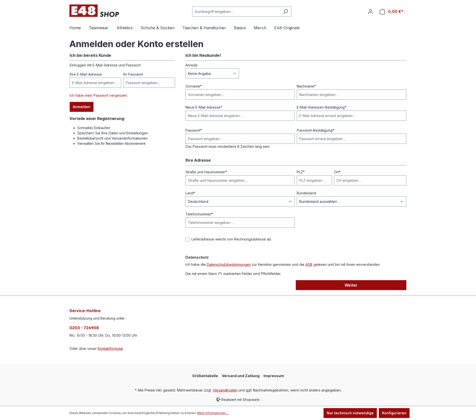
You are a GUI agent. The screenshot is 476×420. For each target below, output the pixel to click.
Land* (190, 193)
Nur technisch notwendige (350, 413)
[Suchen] (285, 11)
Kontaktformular (110, 348)
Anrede (191, 65)
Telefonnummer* (199, 214)
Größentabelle (205, 376)
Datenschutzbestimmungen (229, 264)
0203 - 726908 (84, 327)
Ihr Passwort (133, 74)
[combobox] (236, 11)
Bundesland (306, 193)
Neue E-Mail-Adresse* (203, 107)
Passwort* (193, 130)
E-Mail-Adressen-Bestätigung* (321, 107)
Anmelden (81, 107)
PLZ (301, 172)
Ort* (337, 172)
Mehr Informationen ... (213, 413)
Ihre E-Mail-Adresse (86, 74)
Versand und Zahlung (241, 376)
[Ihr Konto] (370, 11)
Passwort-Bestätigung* (315, 130)
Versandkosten (225, 390)
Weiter (351, 285)
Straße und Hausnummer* (206, 172)
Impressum (274, 376)
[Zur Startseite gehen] (94, 10)
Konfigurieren (394, 413)
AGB (308, 264)
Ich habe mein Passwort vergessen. (99, 95)
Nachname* (306, 86)
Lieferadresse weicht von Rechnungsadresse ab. (231, 239)
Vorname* (193, 86)
